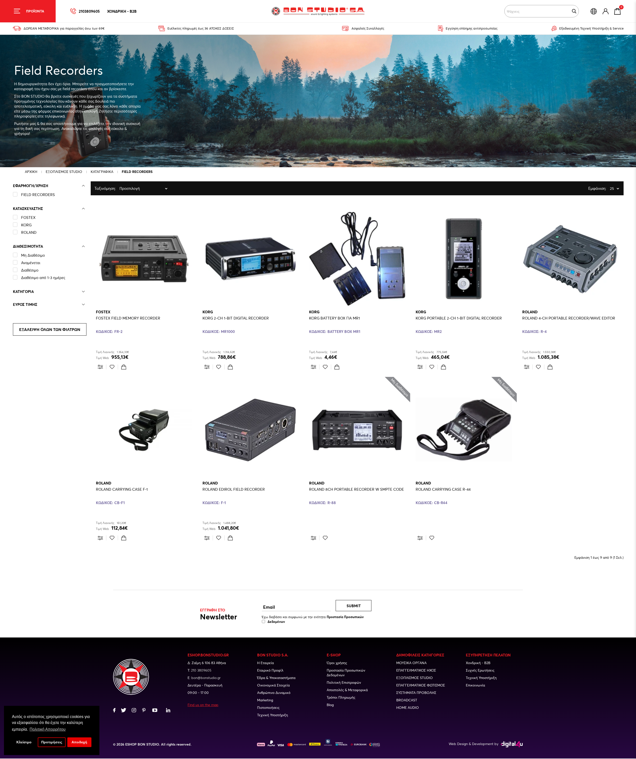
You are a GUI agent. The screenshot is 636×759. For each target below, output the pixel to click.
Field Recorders (137, 171)
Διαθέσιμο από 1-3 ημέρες (43, 277)
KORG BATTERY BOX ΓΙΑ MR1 (334, 318)
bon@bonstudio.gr (206, 677)
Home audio (407, 707)
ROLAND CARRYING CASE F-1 (122, 489)
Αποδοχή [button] (79, 742)
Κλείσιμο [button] (24, 742)
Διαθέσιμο (30, 270)
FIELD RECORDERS (38, 194)
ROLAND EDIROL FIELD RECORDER (233, 489)
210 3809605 (201, 670)
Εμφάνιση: (589, 188)
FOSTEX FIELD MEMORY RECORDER (128, 318)
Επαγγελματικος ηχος (416, 670)
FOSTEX (28, 217)
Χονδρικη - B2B (122, 11)
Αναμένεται (30, 262)
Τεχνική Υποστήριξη (272, 715)
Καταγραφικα (102, 171)
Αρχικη (31, 171)
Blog (330, 704)
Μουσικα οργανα (411, 662)
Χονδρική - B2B (478, 662)
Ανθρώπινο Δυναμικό (273, 692)
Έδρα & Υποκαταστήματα (276, 677)
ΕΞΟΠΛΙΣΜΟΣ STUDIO (64, 171)
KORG (26, 224)
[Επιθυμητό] (112, 366)
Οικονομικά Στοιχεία (273, 685)
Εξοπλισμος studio (414, 677)
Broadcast (406, 700)
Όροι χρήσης (337, 662)
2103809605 (89, 11)
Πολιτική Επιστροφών (344, 682)
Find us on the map (203, 704)
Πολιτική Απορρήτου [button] (48, 729)
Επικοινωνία (475, 685)
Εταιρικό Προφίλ (270, 670)
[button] (574, 11)
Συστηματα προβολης (416, 692)
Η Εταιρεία (265, 662)
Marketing (265, 700)
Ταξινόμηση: (95, 188)
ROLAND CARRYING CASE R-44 (443, 489)
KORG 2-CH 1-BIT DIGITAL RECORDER (235, 318)
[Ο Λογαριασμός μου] (605, 11)
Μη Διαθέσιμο (33, 255)
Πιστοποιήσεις (268, 707)
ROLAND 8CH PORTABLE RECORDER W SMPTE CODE (356, 489)
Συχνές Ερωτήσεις (480, 670)
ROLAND (29, 232)
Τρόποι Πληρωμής (341, 697)
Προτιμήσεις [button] (51, 742)
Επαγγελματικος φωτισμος (420, 685)
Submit (354, 605)
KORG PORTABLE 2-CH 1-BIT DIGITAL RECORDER (459, 318)
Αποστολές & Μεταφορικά (347, 689)
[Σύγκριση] (100, 366)
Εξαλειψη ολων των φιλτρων (49, 329)
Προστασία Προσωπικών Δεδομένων (346, 672)
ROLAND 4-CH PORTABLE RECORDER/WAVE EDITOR (568, 318)
